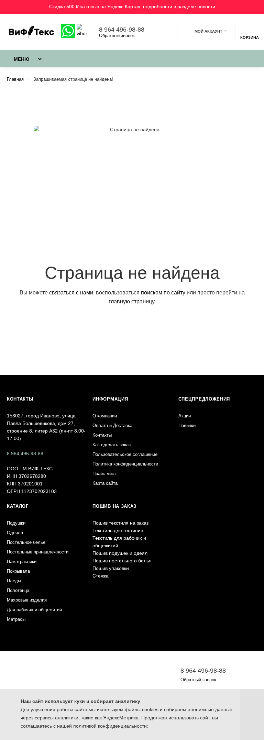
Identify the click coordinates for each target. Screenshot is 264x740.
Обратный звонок (117, 35)
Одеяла (15, 532)
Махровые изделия (27, 600)
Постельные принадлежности (37, 551)
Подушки (16, 523)
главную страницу (131, 301)
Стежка (100, 576)
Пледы (14, 580)
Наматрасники (21, 561)
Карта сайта (105, 483)
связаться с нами (71, 292)
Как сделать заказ (111, 444)
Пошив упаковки (110, 568)
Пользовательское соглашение (124, 454)
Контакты (102, 435)
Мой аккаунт (208, 31)
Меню (21, 59)
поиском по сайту (163, 292)
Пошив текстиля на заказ (120, 523)
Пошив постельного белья (122, 560)
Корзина (249, 37)
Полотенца (18, 590)
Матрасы (16, 619)
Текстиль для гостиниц (117, 530)
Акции (184, 415)
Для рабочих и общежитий (34, 609)
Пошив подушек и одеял (119, 553)
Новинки (187, 425)
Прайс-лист (104, 473)
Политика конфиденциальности (125, 464)
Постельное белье (26, 542)
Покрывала (18, 571)
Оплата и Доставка (112, 425)
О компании (104, 415)
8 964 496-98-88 (121, 29)
